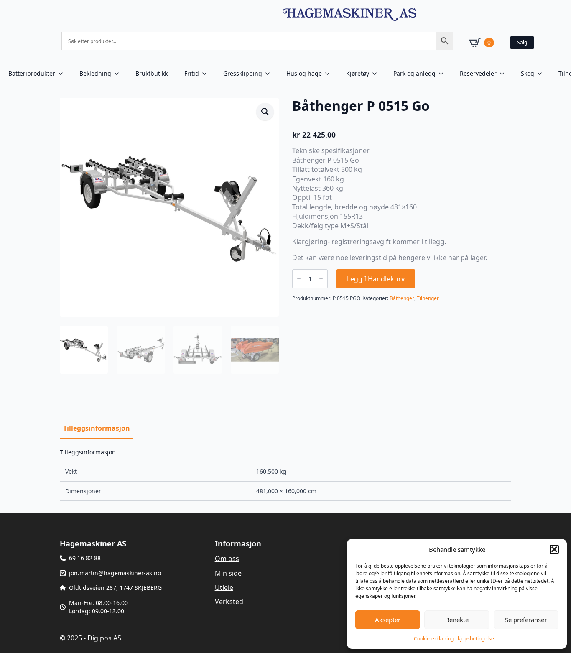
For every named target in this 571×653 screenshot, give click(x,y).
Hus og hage (304, 73)
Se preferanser (526, 619)
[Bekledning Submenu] (119, 73)
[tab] (96, 428)
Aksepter (387, 619)
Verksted (229, 601)
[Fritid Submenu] (207, 73)
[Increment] (321, 279)
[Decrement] (298, 279)
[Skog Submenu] (542, 73)
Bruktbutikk (151, 73)
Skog (527, 73)
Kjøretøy (357, 73)
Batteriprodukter (31, 73)
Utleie (224, 587)
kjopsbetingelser (477, 638)
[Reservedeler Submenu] (504, 73)
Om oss (227, 558)
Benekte (457, 619)
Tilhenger (428, 298)
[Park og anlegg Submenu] (443, 73)
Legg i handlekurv (376, 278)
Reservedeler (478, 73)
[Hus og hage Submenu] (330, 73)
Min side (228, 573)
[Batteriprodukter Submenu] (63, 73)
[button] (554, 549)
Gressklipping (242, 73)
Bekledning (95, 73)
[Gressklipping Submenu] (270, 73)
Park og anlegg (414, 73)
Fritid (191, 73)
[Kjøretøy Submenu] (377, 73)
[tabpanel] (285, 475)
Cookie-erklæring (434, 638)
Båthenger (402, 298)
